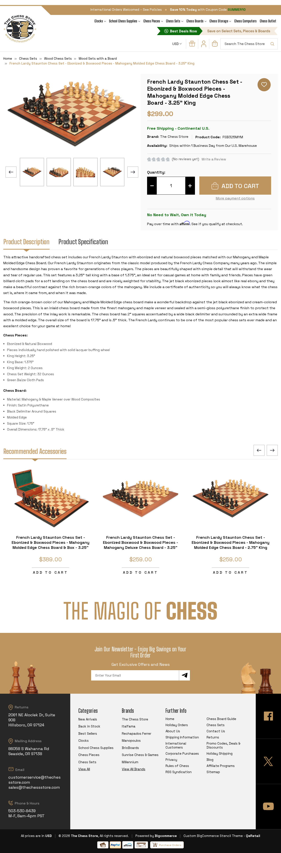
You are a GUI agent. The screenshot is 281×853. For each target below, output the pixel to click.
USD (176, 44)
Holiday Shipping (219, 753)
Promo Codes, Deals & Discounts (223, 745)
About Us (173, 731)
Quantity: (156, 172)
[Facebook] (268, 716)
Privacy (171, 760)
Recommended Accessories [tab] (35, 451)
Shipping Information (182, 737)
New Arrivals (87, 719)
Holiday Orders (177, 725)
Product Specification (83, 242)
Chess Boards (195, 21)
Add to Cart (50, 572)
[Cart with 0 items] (215, 45)
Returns (213, 737)
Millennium (130, 762)
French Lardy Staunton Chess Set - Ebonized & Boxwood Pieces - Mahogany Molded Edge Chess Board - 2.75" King (230, 542)
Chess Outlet (268, 21)
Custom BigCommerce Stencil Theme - (214, 836)
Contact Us (216, 731)
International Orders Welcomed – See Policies (126, 9)
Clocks (98, 21)
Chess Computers (245, 21)
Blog (210, 760)
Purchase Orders (170, 845)
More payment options (235, 198)
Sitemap (213, 772)
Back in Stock (89, 726)
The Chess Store (135, 719)
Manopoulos (131, 740)
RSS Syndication (179, 772)
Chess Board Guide (221, 719)
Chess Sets (173, 21)
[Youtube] (268, 806)
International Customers (176, 745)
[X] (268, 761)
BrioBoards (130, 748)
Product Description (26, 242)
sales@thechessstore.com (34, 787)
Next (132, 172)
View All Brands (133, 769)
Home (170, 719)
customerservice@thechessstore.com (34, 780)
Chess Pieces (151, 21)
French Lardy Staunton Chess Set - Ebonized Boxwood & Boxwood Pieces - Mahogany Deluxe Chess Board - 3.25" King (140, 545)
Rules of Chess (177, 766)
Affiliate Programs (221, 766)
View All (84, 769)
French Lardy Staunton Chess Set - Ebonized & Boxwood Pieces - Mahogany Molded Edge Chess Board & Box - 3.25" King (50, 545)
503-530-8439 (22, 810)
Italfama (128, 726)
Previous (10, 172)
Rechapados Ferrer (136, 733)
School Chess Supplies (123, 21)
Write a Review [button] (214, 159)
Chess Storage (218, 21)
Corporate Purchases (182, 753)
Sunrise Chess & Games (140, 755)
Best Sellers (87, 733)
